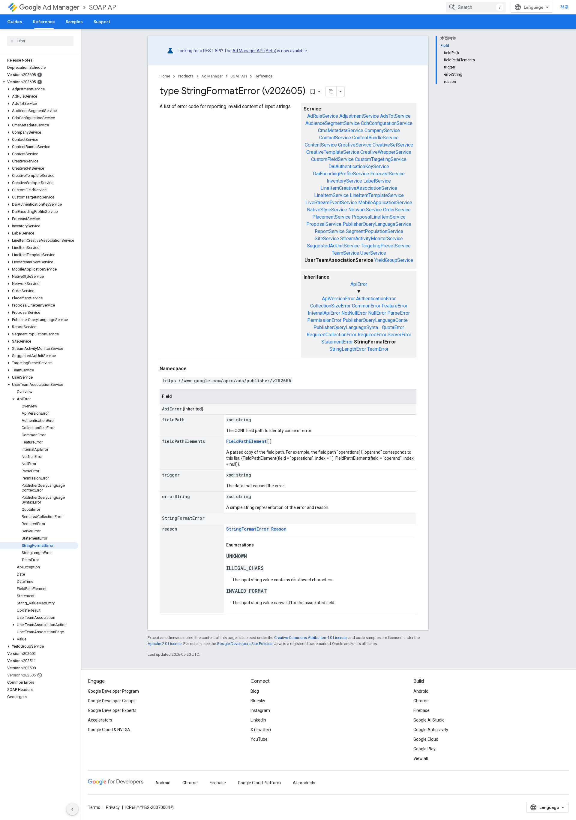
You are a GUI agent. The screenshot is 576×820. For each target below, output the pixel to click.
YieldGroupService (393, 260)
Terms (94, 807)
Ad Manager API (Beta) (254, 50)
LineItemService (331, 195)
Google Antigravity (430, 729)
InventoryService (344, 181)
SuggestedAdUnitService (333, 246)
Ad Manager (61, 7)
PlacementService (331, 217)
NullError (377, 313)
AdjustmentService (359, 116)
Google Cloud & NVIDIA (109, 729)
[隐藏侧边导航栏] (72, 809)
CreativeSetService (393, 145)
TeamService (345, 253)
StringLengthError (347, 349)
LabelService (377, 181)
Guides (14, 21)
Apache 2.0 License (165, 643)
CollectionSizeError (330, 306)
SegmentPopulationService (374, 231)
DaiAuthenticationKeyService (358, 166)
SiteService (327, 238)
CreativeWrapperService (385, 152)
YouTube (259, 739)
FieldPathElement (246, 441)
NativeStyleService (327, 210)
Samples (74, 21)
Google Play (424, 748)
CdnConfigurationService (386, 123)
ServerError (399, 334)
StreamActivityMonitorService (371, 238)
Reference (44, 21)
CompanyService (382, 130)
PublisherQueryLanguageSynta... (347, 327)
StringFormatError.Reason (256, 529)
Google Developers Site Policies (244, 643)
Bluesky (257, 700)
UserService (373, 253)
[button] (39, 82)
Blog (254, 691)
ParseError (398, 313)
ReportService (330, 231)
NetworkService (365, 210)
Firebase (421, 710)
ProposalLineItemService (379, 217)
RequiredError (372, 334)
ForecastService (387, 174)
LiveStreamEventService (331, 202)
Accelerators (100, 720)
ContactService (335, 138)
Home (165, 76)
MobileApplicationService (385, 202)
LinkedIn (258, 720)
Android (420, 691)
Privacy (113, 807)
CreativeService (354, 145)
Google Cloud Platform (259, 782)
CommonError (366, 306)
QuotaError (393, 327)
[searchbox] (40, 41)
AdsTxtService (395, 116)
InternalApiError (324, 313)
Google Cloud (425, 739)
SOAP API (103, 7)
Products (186, 76)
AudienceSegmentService (332, 123)
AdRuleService (322, 116)
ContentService (321, 145)
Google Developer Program (113, 691)
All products (304, 782)
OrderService (397, 210)
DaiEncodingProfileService (341, 174)
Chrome (421, 700)
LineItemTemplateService (377, 195)
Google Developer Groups (112, 700)
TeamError (377, 349)
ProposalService (323, 224)
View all (420, 758)
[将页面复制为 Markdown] (331, 91)
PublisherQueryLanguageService (377, 224)
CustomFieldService (332, 159)
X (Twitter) (260, 729)
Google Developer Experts (112, 710)
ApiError (358, 284)
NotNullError (354, 313)
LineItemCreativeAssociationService (358, 188)
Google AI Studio (429, 720)
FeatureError (394, 306)
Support (102, 21)
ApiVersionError (338, 298)
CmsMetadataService (340, 130)
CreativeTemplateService (332, 152)
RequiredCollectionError (331, 334)
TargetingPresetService (386, 246)
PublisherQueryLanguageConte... (376, 320)
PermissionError (324, 320)
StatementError (337, 342)
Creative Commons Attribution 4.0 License (310, 637)
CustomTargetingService (380, 159)
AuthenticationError (376, 298)
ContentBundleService (375, 138)
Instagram (260, 710)
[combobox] (476, 7)
